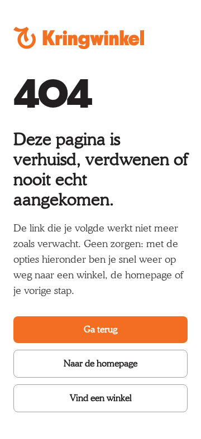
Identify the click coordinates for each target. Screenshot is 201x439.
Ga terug (100, 329)
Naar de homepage (100, 363)
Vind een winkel (101, 398)
